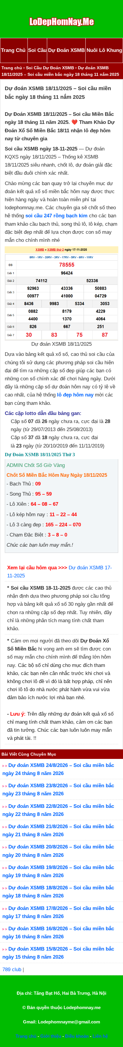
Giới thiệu (50, 1036)
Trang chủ (11, 67)
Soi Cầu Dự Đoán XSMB (50, 67)
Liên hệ (100, 1036)
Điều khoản (77, 1036)
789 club (11, 969)
